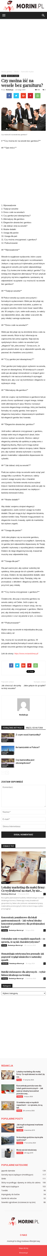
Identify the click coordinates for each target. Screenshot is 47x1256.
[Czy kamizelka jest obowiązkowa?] (7, 763)
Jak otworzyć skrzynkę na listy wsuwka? (11, 687)
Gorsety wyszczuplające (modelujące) (17, 1174)
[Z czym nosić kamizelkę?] (7, 737)
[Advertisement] (23, 44)
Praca (4, 883)
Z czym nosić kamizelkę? (28, 734)
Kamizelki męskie (13, 76)
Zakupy (4, 930)
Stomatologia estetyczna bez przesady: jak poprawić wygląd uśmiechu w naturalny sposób (22, 956)
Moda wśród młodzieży (26, 1150)
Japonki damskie (8, 1170)
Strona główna (6, 72)
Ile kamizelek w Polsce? (28, 747)
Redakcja (9, 90)
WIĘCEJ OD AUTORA (34, 728)
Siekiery (19, 1143)
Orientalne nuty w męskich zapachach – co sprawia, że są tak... (29, 1105)
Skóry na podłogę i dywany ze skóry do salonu (20, 1182)
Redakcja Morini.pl (8, 894)
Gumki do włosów (9, 1198)
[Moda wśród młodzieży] (7, 1153)
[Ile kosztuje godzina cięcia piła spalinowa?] (7, 1140)
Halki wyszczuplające (10, 1186)
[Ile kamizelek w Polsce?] (7, 750)
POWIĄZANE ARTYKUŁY (13, 728)
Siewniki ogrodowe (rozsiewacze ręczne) (18, 1202)
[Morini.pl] (23, 6)
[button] (43, 15)
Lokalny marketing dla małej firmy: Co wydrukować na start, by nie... (23, 888)
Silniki (3, 1178)
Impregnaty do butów (10, 1194)
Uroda (4, 945)
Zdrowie (5, 963)
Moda (3, 76)
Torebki (19, 1130)
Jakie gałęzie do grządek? (35, 685)
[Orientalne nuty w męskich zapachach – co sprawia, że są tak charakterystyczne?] (7, 1105)
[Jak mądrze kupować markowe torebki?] (7, 1127)
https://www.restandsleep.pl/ (26, 653)
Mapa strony (23, 1248)
